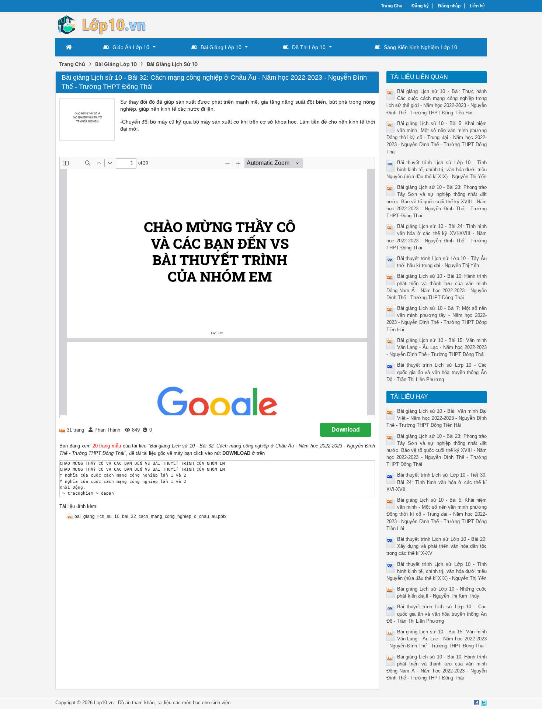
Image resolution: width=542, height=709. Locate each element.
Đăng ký (420, 5)
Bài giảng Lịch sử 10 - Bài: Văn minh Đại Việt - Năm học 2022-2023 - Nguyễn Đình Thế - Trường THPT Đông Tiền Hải (436, 418)
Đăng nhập (449, 5)
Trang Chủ (391, 5)
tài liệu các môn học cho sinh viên (193, 702)
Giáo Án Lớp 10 (130, 47)
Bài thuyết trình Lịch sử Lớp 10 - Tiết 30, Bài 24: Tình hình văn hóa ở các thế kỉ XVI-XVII (436, 482)
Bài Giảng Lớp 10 (221, 47)
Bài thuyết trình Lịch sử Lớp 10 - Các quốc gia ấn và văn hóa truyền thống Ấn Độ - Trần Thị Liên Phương (436, 372)
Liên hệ (477, 5)
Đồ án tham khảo (136, 702)
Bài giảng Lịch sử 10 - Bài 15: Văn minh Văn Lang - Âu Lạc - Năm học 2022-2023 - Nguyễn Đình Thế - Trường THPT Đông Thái (436, 347)
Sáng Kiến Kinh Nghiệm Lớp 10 (420, 47)
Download (345, 429)
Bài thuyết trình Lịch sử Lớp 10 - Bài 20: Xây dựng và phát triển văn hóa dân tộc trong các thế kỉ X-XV (436, 546)
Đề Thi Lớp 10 (309, 47)
